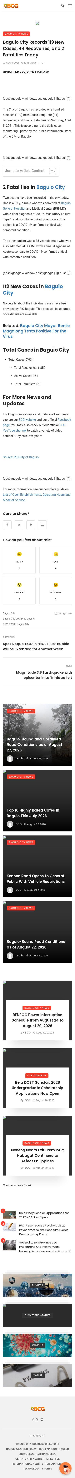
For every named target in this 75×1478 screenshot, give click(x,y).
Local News (26, 1454)
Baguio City (50, 187)
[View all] (37, 1285)
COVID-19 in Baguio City (16, 624)
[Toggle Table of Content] (50, 171)
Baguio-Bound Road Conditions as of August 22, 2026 (36, 944)
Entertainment (52, 1463)
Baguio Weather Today (21, 1448)
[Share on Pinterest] (30, 524)
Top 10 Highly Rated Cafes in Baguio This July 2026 (33, 813)
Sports (47, 1468)
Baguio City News (16, 33)
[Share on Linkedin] (42, 524)
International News (26, 1463)
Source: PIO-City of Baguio (21, 457)
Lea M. (20, 758)
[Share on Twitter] (19, 524)
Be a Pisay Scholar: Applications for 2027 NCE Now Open (44, 1215)
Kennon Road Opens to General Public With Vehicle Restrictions (36, 878)
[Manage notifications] (67, 1471)
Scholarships (37, 1075)
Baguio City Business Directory (37, 1443)
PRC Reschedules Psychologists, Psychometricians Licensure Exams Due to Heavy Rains (43, 1229)
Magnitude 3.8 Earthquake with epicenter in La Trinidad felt (44, 675)
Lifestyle (53, 1458)
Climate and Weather (29, 1458)
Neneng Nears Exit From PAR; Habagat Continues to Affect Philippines (37, 1155)
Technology (31, 1468)
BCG (19, 824)
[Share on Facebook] (7, 524)
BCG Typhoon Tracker (54, 1448)
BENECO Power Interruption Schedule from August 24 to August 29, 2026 (37, 1020)
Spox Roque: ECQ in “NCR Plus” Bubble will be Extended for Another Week (36, 646)
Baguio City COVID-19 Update (19, 618)
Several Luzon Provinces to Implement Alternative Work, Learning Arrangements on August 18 (45, 1246)
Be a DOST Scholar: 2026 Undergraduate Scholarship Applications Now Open (37, 1088)
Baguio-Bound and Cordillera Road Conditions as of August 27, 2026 (34, 745)
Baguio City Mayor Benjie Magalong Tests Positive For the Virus (36, 331)
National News (46, 1454)
